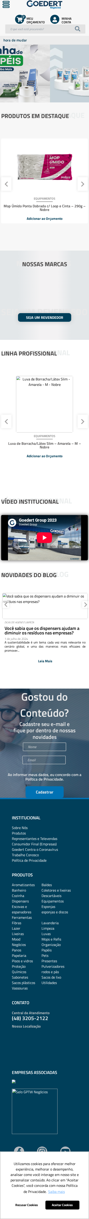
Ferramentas (22, 917)
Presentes (49, 961)
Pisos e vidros (22, 961)
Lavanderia (50, 923)
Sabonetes (20, 977)
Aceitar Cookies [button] (62, 1204)
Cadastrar (44, 792)
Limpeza (48, 928)
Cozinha (18, 895)
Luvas (46, 933)
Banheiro (19, 890)
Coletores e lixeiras (56, 890)
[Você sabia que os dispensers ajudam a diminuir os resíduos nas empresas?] (45, 606)
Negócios (19, 944)
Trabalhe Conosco (25, 855)
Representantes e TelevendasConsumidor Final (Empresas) (34, 841)
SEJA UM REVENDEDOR (44, 317)
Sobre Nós (20, 827)
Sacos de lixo (51, 977)
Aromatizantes (23, 885)
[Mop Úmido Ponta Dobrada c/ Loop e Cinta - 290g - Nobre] (44, 166)
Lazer (16, 928)
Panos (16, 950)
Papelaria (19, 955)
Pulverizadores (53, 966)
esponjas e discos (55, 912)
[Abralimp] (14, 1082)
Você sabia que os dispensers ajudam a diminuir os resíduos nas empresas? (42, 630)
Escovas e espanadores (21, 909)
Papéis (47, 950)
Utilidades (49, 982)
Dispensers (20, 901)
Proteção (19, 966)
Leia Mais (45, 661)
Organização (51, 944)
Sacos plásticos (23, 982)
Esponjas (48, 906)
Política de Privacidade (44, 779)
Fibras (16, 923)
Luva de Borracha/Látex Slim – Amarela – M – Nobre (44, 445)
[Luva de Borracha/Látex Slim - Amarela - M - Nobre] (44, 404)
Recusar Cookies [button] (26, 1204)
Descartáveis (51, 895)
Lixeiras (18, 933)
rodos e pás (50, 972)
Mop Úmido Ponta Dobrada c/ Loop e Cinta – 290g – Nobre (45, 207)
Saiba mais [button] (56, 1191)
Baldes (47, 885)
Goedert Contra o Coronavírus (35, 849)
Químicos (19, 972)
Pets (45, 955)
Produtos (19, 833)
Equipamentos (53, 901)
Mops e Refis (51, 939)
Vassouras (20, 988)
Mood (16, 939)
